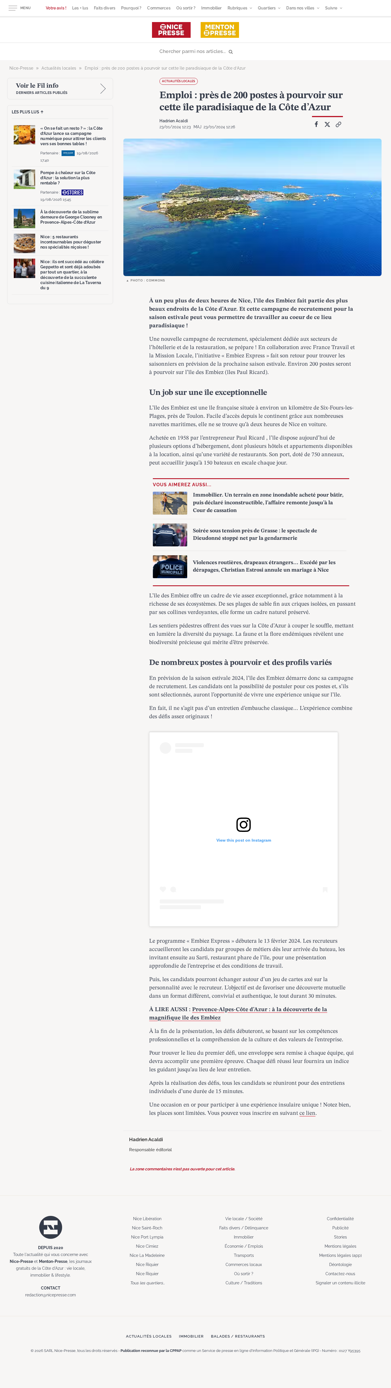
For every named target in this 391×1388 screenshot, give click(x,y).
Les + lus (80, 8)
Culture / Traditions (244, 1283)
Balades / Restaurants (238, 1336)
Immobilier (211, 8)
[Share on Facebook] (316, 124)
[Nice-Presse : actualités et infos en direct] (171, 30)
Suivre (331, 8)
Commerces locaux (244, 1264)
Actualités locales (178, 81)
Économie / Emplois (244, 1246)
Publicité (340, 1228)
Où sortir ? (186, 8)
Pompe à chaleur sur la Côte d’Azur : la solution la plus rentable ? (67, 177)
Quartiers (267, 8)
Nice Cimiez (147, 1246)
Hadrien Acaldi (173, 121)
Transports (244, 1255)
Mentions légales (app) (340, 1255)
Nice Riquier (147, 1264)
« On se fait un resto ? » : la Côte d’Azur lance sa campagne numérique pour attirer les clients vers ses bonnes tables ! (73, 136)
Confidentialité (340, 1218)
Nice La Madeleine (147, 1255)
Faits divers (104, 8)
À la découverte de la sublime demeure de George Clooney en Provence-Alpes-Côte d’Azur (71, 217)
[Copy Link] (338, 124)
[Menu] (13, 8)
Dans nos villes (300, 8)
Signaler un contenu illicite (340, 1283)
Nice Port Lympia (147, 1237)
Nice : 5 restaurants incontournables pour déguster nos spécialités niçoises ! (70, 242)
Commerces (158, 8)
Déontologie (340, 1264)
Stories (340, 1237)
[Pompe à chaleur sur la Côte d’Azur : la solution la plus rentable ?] (24, 179)
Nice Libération (147, 1218)
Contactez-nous (340, 1273)
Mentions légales (340, 1246)
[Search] (195, 51)
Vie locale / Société (243, 1218)
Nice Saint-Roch (147, 1228)
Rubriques (237, 8)
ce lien (307, 1113)
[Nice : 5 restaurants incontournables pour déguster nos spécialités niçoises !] (24, 243)
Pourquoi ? (131, 8)
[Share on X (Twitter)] (327, 124)
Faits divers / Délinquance (243, 1228)
